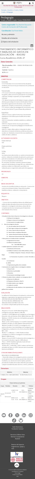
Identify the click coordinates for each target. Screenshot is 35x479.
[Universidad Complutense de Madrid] (17, 3)
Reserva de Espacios (17, 444)
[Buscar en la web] (33, 3)
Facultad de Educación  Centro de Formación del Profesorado (18, 6)
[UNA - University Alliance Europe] (16, 465)
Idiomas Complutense (17, 437)
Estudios (10, 10)
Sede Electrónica (17, 427)
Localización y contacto (17, 471)
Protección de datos (18, 474)
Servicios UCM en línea (17, 434)
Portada (3, 10)
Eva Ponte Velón (17, 31)
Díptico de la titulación (10, 42)
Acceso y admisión (8, 34)
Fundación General (17, 429)
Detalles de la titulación (10, 38)
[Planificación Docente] (32, 46)
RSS (17, 476)
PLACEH (17, 439)
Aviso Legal (17, 473)
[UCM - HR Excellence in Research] (16, 454)
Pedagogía (10, 12)
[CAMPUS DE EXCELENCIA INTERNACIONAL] (16, 459)
